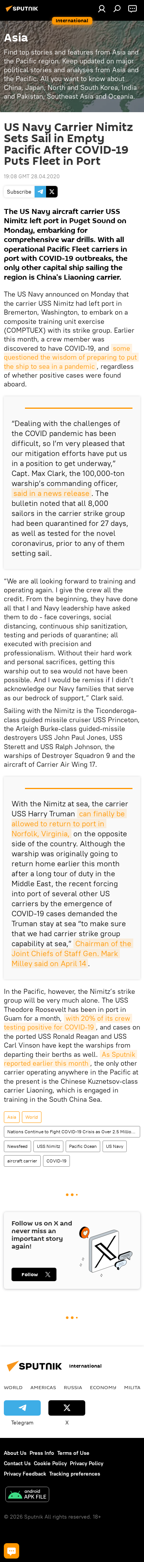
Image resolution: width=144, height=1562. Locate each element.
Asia (11, 1117)
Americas (43, 1387)
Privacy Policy (86, 1463)
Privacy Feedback (25, 1473)
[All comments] (11, 1551)
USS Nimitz (48, 1146)
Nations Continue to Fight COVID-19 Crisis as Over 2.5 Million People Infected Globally (73, 1131)
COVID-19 (56, 1161)
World (31, 1117)
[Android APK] (27, 1495)
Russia (73, 1387)
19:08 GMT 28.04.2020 (32, 176)
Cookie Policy (50, 1463)
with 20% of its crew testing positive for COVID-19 (68, 1022)
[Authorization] (101, 8)
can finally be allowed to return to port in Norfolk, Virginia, (69, 823)
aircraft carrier (22, 1161)
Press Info (42, 1452)
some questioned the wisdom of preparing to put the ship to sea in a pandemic (71, 357)
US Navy (114, 1146)
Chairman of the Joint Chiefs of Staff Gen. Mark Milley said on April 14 (72, 953)
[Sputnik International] (23, 11)
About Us (15, 1452)
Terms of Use (73, 1452)
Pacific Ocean (83, 1146)
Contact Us (17, 1463)
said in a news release (51, 493)
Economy (103, 1387)
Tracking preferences (74, 1473)
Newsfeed (17, 1146)
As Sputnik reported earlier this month (70, 1059)
